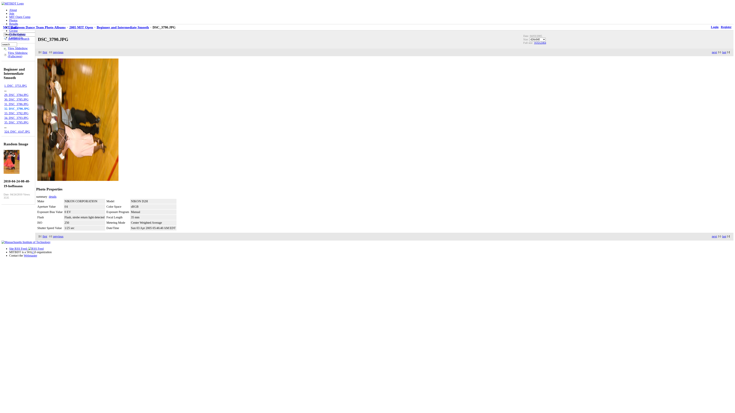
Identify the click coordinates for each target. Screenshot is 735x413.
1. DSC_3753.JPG (15, 85)
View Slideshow (18, 48)
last (724, 52)
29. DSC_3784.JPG (16, 95)
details (52, 196)
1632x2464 (540, 42)
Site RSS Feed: (18, 248)
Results (13, 23)
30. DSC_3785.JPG (16, 99)
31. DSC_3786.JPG (16, 104)
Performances (17, 34)
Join (11, 13)
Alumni (13, 27)
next (714, 52)
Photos (13, 20)
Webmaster (30, 255)
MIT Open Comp (19, 17)
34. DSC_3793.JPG (16, 118)
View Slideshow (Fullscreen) (18, 54)
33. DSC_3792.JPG (16, 113)
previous (58, 52)
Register (726, 27)
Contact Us (16, 37)
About (13, 10)
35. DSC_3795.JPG (16, 122)
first (44, 52)
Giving (13, 30)
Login (715, 27)
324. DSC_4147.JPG (17, 131)
